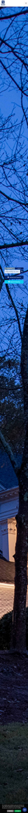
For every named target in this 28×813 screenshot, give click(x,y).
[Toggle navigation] (26, 3)
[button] (9, 268)
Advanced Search (15, 277)
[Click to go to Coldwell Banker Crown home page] (3, 3)
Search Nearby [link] (15, 282)
